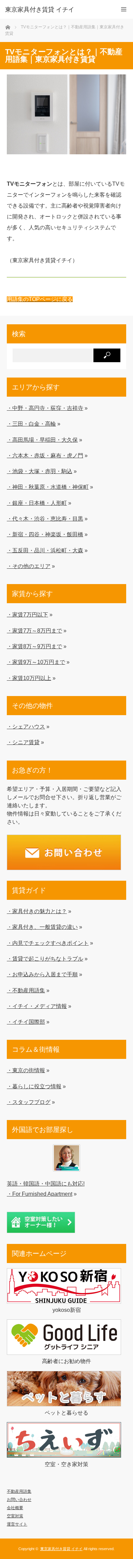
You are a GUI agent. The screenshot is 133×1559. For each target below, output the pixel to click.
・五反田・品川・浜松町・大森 (45, 550)
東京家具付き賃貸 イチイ (39, 9)
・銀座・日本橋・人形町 (37, 503)
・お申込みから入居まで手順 (42, 974)
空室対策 (15, 1516)
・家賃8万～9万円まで (34, 646)
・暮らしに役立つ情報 (34, 1086)
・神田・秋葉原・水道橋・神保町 (48, 487)
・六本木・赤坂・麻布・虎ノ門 (45, 455)
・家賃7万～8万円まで (34, 630)
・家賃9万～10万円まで (36, 662)
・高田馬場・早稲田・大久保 (42, 440)
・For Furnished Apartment (39, 1194)
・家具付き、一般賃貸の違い (42, 927)
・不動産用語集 (26, 990)
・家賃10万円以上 (29, 678)
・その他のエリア (28, 566)
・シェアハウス (26, 726)
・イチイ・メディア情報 (37, 1006)
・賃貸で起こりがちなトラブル (45, 958)
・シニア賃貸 (23, 742)
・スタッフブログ (28, 1102)
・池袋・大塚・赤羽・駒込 (39, 471)
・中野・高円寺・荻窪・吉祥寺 (45, 408)
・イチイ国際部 (26, 1022)
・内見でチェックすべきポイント (48, 943)
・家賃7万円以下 (27, 614)
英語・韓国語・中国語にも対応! (46, 1183)
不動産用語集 (19, 1491)
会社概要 (15, 1507)
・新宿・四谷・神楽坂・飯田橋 (45, 534)
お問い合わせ (19, 1499)
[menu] (123, 9)
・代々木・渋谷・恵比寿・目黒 (45, 518)
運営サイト (17, 1524)
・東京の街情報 (26, 1070)
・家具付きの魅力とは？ (37, 911)
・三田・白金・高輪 (31, 424)
